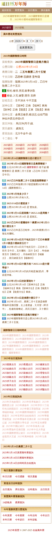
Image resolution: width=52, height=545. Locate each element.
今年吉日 (45, 515)
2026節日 (20, 145)
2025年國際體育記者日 (13, 433)
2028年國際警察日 (31, 346)
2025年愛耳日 (34, 433)
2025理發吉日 (42, 373)
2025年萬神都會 (25, 436)
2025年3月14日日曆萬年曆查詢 (17, 458)
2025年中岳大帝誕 (36, 429)
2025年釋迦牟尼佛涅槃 (13, 429)
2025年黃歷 (13, 530)
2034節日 (20, 152)
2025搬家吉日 (42, 364)
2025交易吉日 (42, 381)
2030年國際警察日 (24, 349)
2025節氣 (19, 27)
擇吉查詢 (19, 489)
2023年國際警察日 (24, 339)
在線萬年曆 (38, 530)
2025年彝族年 (22, 405)
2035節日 (32, 152)
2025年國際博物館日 (25, 412)
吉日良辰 (45, 489)
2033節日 (8, 152)
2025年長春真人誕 (35, 426)
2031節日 (32, 148)
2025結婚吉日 (9, 368)
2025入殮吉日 (42, 377)
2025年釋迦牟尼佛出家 (24, 419)
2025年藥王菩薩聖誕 (30, 408)
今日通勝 (19, 476)
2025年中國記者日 (15, 426)
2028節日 (44, 145)
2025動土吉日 (26, 368)
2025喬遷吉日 (26, 364)
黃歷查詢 (19, 10)
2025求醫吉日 (42, 389)
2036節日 (44, 152)
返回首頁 (6, 10)
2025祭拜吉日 (9, 385)
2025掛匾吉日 (9, 377)
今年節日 (19, 519)
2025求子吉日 (9, 381)
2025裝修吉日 (26, 373)
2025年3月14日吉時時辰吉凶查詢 (19, 463)
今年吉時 (32, 515)
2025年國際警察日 (17, 342)
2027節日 (32, 145)
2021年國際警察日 (31, 335)
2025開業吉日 (9, 364)
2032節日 (44, 148)
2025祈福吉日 (42, 385)
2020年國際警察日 (11, 335)
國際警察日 (32, 167)
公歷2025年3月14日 (27, 66)
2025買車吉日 (26, 381)
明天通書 (32, 476)
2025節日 (6, 27)
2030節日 (20, 148)
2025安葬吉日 (26, 377)
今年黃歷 (7, 515)
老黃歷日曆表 (48, 4)
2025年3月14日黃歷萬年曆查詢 (17, 452)
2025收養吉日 (26, 385)
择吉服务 (45, 10)
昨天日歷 (7, 476)
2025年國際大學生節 (18, 422)
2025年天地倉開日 (11, 402)
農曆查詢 (19, 502)
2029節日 (8, 148)
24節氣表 (7, 502)
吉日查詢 (32, 10)
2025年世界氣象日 (31, 402)
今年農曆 (19, 515)
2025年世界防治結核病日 (23, 415)
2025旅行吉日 (9, 373)
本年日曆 (7, 519)
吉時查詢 (32, 489)
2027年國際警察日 (11, 346)
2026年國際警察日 (37, 342)
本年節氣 (32, 519)
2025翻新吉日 (26, 389)
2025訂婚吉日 (42, 368)
